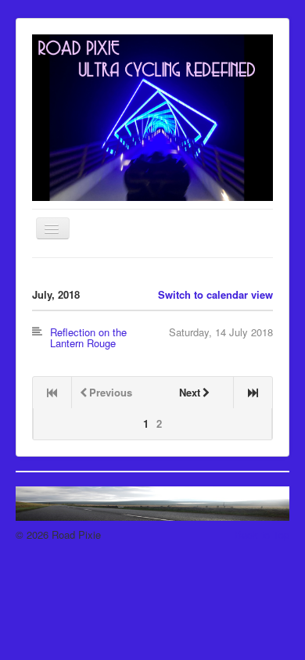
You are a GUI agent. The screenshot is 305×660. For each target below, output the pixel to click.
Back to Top (262, 534)
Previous (110, 392)
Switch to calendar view (215, 295)
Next (189, 392)
